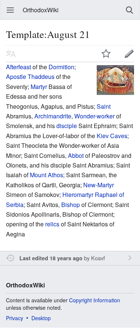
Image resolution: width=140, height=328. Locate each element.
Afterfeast (18, 67)
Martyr (39, 86)
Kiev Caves (112, 135)
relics (52, 224)
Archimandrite (52, 116)
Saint (104, 106)
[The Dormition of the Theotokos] (115, 79)
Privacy (14, 318)
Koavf (98, 258)
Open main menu (10, 10)
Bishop (70, 204)
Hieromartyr (77, 194)
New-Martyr (98, 185)
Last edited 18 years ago (51, 258)
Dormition (61, 67)
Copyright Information (94, 300)
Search (129, 10)
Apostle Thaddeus (30, 76)
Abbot (76, 155)
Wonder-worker (94, 116)
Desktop (41, 318)
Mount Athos (46, 175)
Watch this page (106, 53)
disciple (66, 125)
